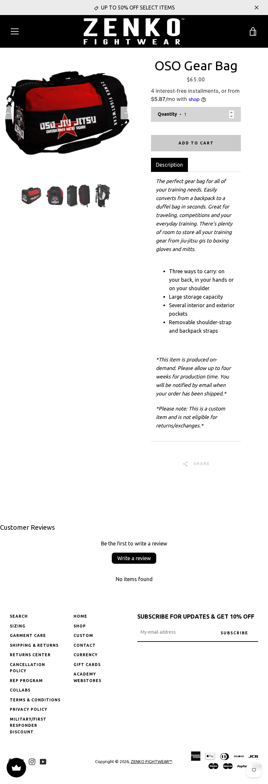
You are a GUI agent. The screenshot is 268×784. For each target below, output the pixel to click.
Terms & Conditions (35, 700)
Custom (83, 635)
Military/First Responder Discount (28, 725)
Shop (80, 626)
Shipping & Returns (34, 645)
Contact (85, 645)
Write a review (134, 558)
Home (80, 616)
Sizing (17, 626)
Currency (86, 655)
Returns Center (30, 655)
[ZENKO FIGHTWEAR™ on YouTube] (43, 761)
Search (19, 616)
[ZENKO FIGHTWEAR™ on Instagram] (32, 761)
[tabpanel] (196, 307)
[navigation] (15, 31)
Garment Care (28, 635)
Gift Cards (87, 664)
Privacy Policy (28, 709)
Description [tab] (169, 165)
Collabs (20, 690)
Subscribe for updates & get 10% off (195, 616)
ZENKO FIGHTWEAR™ (151, 761)
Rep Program (26, 680)
